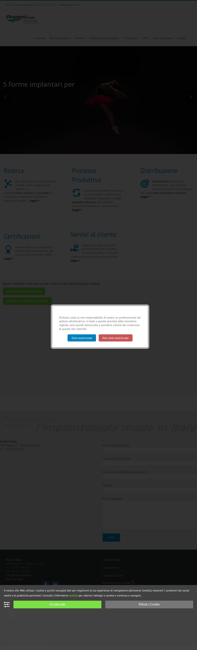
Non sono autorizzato (116, 338)
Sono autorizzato (82, 338)
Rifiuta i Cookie (149, 604)
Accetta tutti (57, 604)
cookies (73, 595)
